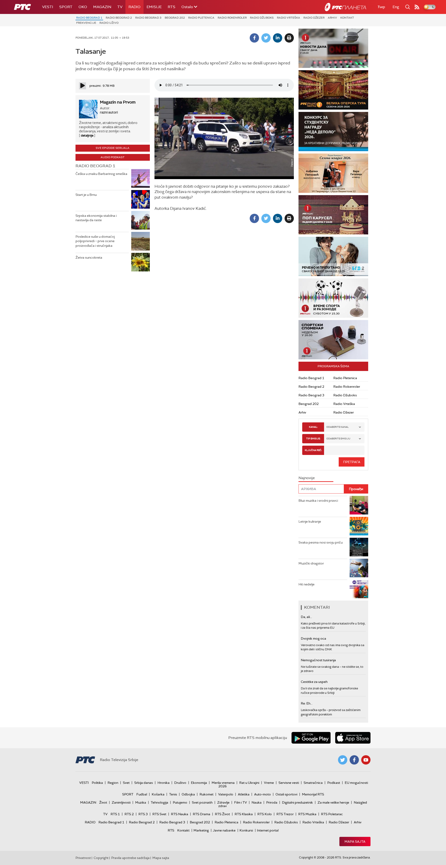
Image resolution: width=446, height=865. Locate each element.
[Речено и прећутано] (333, 256)
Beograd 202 (175, 18)
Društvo (180, 783)
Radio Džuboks (262, 18)
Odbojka (188, 794)
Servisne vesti (289, 783)
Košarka (158, 794)
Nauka (257, 802)
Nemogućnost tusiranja (318, 660)
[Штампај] (289, 38)
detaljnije (87, 135)
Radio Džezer (314, 18)
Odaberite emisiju (338, 438)
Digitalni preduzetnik (297, 802)
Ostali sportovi (286, 794)
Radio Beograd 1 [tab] (95, 166)
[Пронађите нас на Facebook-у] (354, 760)
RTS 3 (143, 814)
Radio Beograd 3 (148, 18)
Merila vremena (223, 783)
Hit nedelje (306, 584)
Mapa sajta (354, 841)
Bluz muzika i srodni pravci (318, 500)
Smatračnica (313, 783)
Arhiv (332, 18)
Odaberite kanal (337, 426)
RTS (171, 6)
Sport (65, 6)
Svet (126, 783)
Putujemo (180, 802)
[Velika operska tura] (333, 90)
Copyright (101, 858)
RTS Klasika (244, 814)
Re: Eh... (306, 703)
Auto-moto (262, 794)
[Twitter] (266, 38)
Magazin (102, 6)
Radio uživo (108, 23)
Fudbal (141, 794)
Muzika (140, 802)
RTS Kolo (264, 814)
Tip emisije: (313, 438)
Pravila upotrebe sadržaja (130, 858)
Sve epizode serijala (112, 148)
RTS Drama (201, 814)
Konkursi (246, 830)
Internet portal (268, 830)
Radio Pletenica (201, 18)
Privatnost (83, 858)
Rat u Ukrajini (249, 783)
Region (113, 783)
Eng (396, 6)
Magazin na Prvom (117, 102)
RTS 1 (115, 814)
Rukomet (206, 794)
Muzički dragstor (311, 563)
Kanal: (313, 426)
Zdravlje (223, 802)
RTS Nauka (179, 814)
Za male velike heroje (333, 802)
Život (103, 802)
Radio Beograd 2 (119, 18)
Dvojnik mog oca (313, 638)
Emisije (154, 6)
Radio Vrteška (288, 18)
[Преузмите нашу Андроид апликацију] (311, 738)
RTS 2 (129, 814)
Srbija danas (143, 783)
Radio (134, 6)
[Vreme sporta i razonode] (333, 298)
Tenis (173, 794)
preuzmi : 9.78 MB (102, 86)
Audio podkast (113, 157)
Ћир (381, 6)
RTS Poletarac (332, 814)
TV (119, 6)
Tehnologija (159, 802)
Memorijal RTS (313, 794)
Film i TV (240, 802)
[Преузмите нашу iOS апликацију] (353, 738)
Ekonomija (199, 783)
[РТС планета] (345, 7)
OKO (83, 6)
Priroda (271, 802)
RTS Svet (159, 814)
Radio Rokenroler (232, 18)
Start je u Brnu (86, 195)
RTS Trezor (285, 814)
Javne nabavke (224, 830)
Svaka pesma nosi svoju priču (320, 542)
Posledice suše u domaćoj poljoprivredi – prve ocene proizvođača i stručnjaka (95, 241)
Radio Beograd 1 (89, 18)
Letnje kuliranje (309, 521)
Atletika (243, 794)
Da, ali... (306, 617)
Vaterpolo (225, 794)
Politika (97, 783)
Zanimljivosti (121, 802)
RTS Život (222, 814)
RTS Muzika (307, 814)
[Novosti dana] (333, 48)
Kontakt (347, 18)
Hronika (163, 783)
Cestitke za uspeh (314, 682)
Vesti (47, 6)
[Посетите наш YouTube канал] (366, 760)
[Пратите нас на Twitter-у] (342, 760)
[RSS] (417, 7)
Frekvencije (86, 23)
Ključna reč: (313, 450)
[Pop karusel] (333, 214)
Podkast (333, 783)
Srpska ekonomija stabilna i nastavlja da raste (96, 218)
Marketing (201, 830)
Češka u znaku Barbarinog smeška (101, 174)
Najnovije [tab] (306, 477)
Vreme (269, 783)
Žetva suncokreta (88, 257)
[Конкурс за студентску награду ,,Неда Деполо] (333, 131)
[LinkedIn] (277, 38)
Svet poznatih (202, 802)
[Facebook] (254, 38)
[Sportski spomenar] (333, 339)
